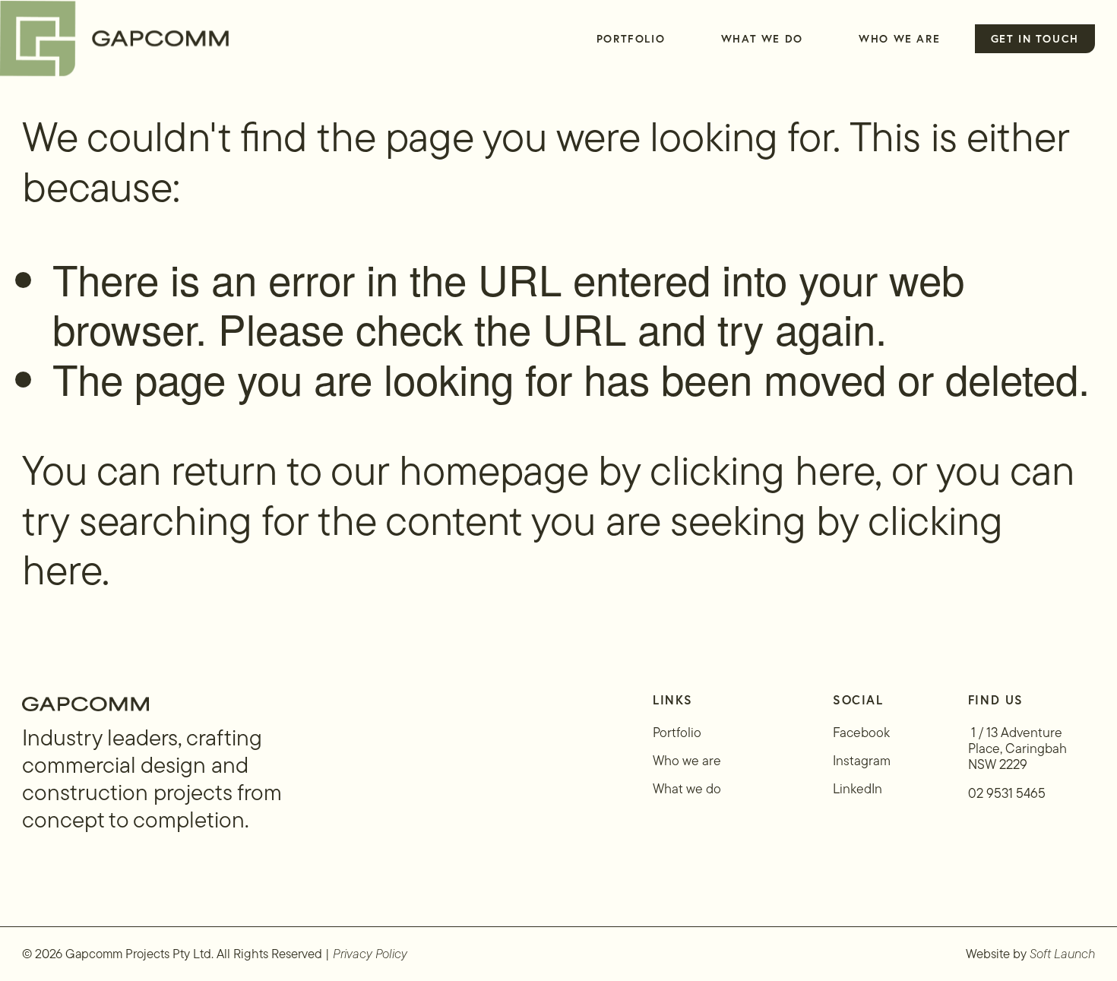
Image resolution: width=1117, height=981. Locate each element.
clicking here (762, 470)
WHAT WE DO (762, 38)
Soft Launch (1062, 953)
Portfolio (630, 38)
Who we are (687, 760)
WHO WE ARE (899, 38)
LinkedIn (857, 788)
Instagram (862, 760)
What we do (687, 788)
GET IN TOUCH (1035, 38)
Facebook (861, 732)
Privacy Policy (370, 953)
